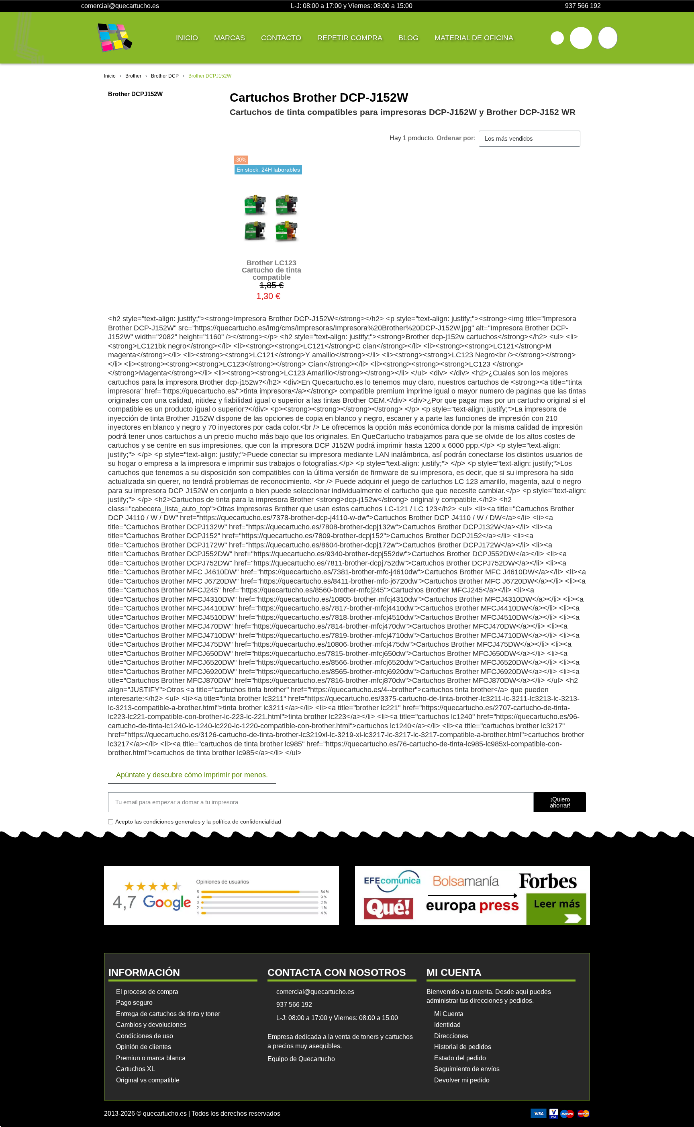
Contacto (281, 38)
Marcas (229, 38)
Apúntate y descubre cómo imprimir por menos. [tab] (192, 775)
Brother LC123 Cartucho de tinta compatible (271, 270)
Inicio (187, 38)
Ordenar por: (456, 138)
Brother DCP (165, 76)
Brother (133, 76)
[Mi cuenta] (581, 38)
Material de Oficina (474, 38)
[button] (557, 38)
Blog (408, 38)
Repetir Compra (349, 38)
